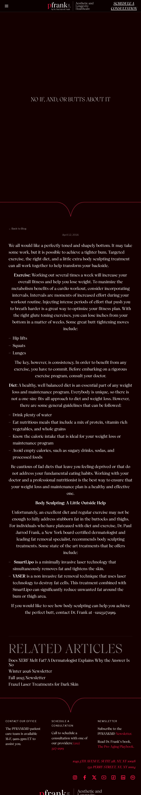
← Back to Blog (17, 228)
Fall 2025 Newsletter (27, 677)
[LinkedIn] (123, 777)
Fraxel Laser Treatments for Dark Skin (43, 684)
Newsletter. (124, 734)
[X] (94, 777)
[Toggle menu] (6, 6)
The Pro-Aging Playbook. (116, 747)
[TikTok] (113, 777)
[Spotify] (132, 777)
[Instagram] (75, 777)
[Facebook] (84, 777)
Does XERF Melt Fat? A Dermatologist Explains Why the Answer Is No (69, 662)
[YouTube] (104, 777)
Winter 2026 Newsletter (30, 671)
